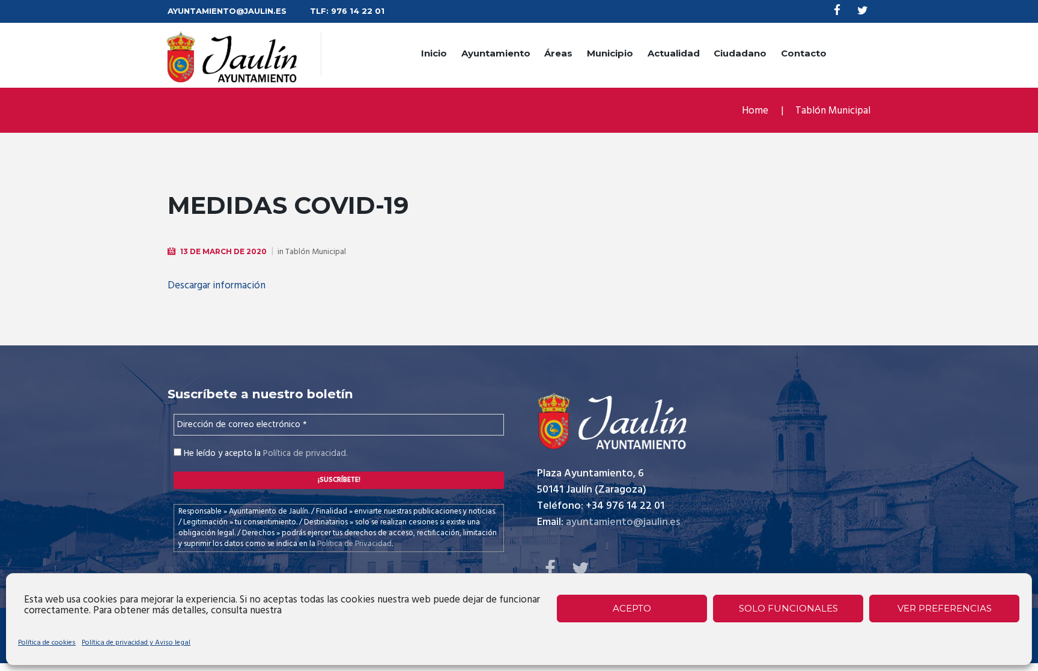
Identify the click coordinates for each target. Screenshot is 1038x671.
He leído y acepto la (264, 454)
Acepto (632, 608)
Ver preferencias (944, 608)
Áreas (558, 53)
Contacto (804, 53)
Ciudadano (740, 53)
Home (755, 111)
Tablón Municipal (832, 111)
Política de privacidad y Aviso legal (136, 643)
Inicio (434, 53)
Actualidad (674, 53)
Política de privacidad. (305, 453)
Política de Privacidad (354, 544)
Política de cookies (47, 643)
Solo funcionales (788, 608)
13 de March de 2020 (223, 251)
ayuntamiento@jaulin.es (623, 522)
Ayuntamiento (495, 53)
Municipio (610, 53)
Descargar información (217, 286)
